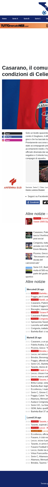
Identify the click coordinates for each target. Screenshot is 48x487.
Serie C (36, 187)
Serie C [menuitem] (38, 18)
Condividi (34, 202)
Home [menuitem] (4, 18)
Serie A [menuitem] (15, 18)
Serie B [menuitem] (26, 18)
